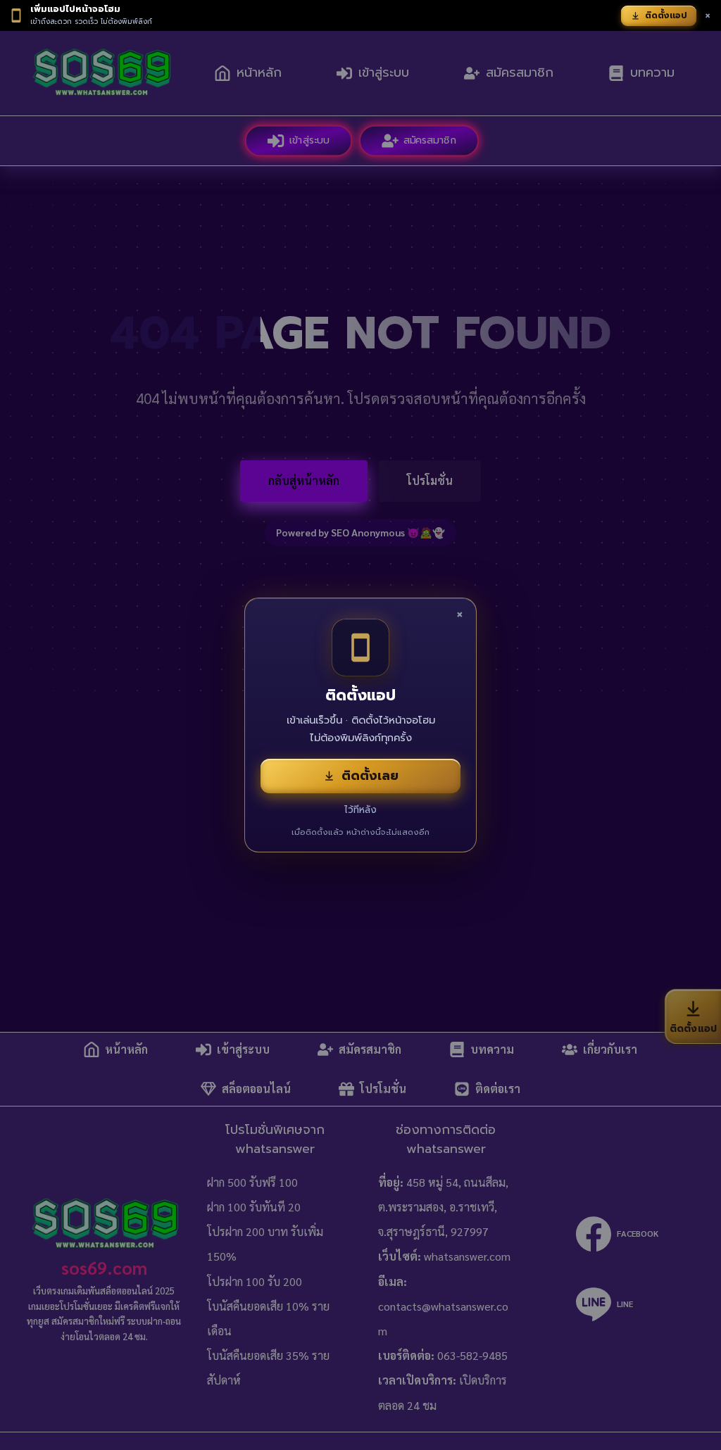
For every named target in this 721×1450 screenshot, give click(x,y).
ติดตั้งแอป (666, 15)
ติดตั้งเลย (370, 776)
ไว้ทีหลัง (360, 809)
